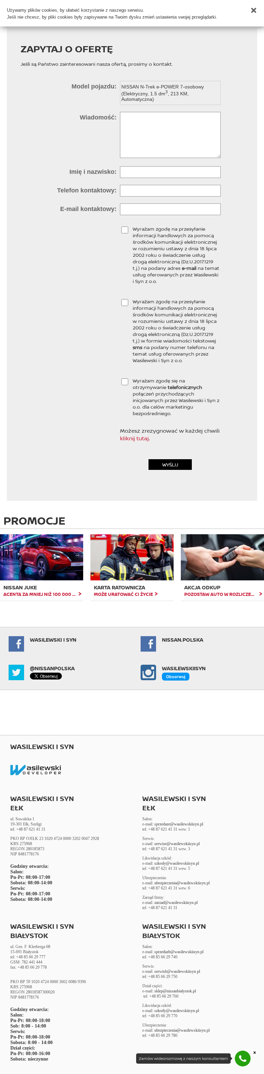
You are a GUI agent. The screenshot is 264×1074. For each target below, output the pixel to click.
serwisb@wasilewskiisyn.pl (177, 971)
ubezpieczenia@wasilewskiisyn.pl (182, 883)
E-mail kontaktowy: (88, 209)
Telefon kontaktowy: (87, 190)
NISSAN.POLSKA (182, 639)
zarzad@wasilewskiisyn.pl (176, 902)
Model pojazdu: (94, 86)
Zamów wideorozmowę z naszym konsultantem (183, 1058)
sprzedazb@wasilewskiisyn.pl (179, 951)
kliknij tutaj (134, 438)
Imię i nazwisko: (93, 171)
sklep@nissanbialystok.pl (175, 991)
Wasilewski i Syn (53, 639)
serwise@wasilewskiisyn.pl (177, 843)
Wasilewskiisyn (184, 668)
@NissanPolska (52, 668)
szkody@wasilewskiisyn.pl (176, 863)
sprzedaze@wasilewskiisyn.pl (178, 824)
